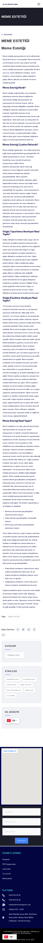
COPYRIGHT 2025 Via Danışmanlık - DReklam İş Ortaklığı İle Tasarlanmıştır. (21, 932)
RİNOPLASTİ (29, 690)
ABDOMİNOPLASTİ (13, 679)
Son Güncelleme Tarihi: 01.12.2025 (21, 940)
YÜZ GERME (11, 695)
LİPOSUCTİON (11, 684)
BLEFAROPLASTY (29, 679)
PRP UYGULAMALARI (14, 690)
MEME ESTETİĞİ (14, 616)
